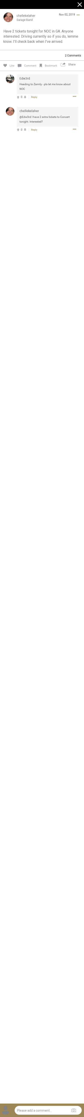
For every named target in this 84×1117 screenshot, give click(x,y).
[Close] (80, 5)
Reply (34, 97)
